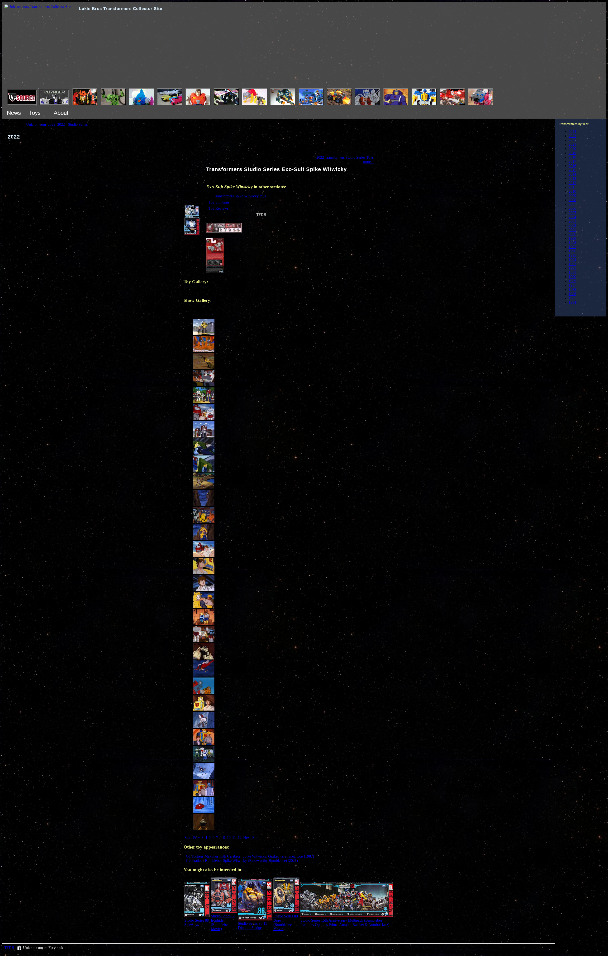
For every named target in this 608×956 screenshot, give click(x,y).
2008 (572, 200)
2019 (572, 153)
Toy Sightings (219, 202)
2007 (572, 204)
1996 (572, 251)
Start (188, 837)
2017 (572, 161)
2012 (572, 183)
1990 (572, 277)
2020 (572, 149)
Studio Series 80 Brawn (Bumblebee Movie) (285, 922)
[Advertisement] (304, 53)
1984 (572, 302)
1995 (572, 255)
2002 (572, 225)
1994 (572, 260)
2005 (572, 213)
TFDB (261, 215)
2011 (572, 187)
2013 (572, 178)
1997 (572, 247)
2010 (572, 191)
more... (368, 162)
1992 (572, 268)
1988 (572, 290)
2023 (572, 136)
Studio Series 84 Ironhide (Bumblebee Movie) (223, 922)
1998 (572, 243)
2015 (572, 170)
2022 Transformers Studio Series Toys (345, 157)
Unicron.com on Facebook (43, 948)
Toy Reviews (218, 208)
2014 (572, 174)
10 (229, 837)
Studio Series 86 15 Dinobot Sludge (252, 925)
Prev (196, 837)
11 (234, 837)
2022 (572, 140)
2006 (572, 208)
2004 (572, 217)
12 (240, 837)
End (255, 837)
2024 (572, 132)
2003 (572, 221)
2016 (572, 166)
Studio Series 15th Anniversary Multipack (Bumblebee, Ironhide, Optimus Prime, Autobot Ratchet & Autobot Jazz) (344, 922)
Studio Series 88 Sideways (196, 922)
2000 (572, 234)
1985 (572, 298)
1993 (572, 264)
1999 (572, 238)
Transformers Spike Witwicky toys (240, 196)
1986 (572, 294)
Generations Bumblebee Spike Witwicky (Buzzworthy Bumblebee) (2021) (242, 861)
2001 (572, 230)
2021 (572, 144)
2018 (572, 157)
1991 (572, 272)
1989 (572, 281)
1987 (572, 285)
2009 (572, 196)
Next (247, 837)
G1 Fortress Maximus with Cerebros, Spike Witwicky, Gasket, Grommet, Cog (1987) (250, 856)
